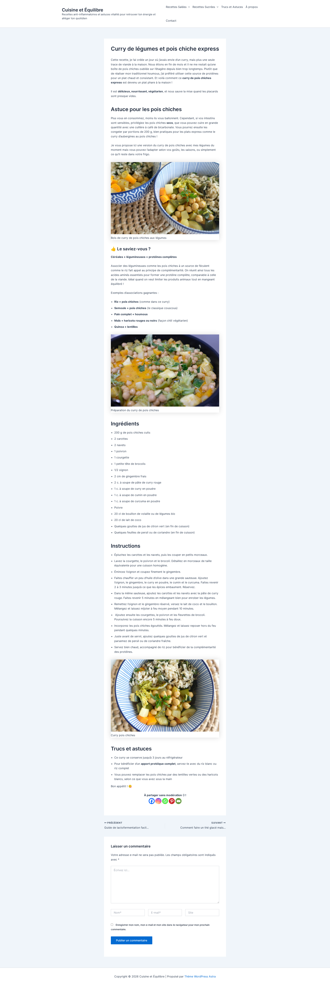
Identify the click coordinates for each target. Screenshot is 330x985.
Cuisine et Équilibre (82, 10)
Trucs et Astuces (232, 7)
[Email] (178, 801)
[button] (188, 7)
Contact (171, 20)
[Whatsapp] (165, 801)
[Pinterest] (172, 801)
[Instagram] (158, 801)
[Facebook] (152, 801)
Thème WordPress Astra (200, 976)
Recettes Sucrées (203, 7)
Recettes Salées (176, 7)
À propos (252, 7)
